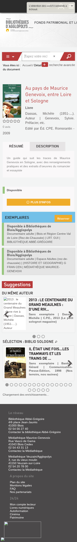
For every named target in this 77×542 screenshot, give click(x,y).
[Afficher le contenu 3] (43, 336)
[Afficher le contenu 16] (29, 390)
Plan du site (17, 482)
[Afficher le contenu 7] (34, 384)
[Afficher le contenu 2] (38, 336)
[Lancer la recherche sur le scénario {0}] (67, 56)
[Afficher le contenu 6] (29, 384)
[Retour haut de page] (2, 539)
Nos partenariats (20, 492)
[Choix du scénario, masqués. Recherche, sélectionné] (12, 56)
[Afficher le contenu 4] (20, 384)
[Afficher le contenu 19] (43, 390)
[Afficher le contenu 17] (34, 390)
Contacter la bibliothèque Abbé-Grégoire (34, 432)
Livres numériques (22, 507)
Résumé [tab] (16, 146)
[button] (6, 314)
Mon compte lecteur (23, 504)
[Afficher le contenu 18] (38, 390)
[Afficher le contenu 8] (38, 384)
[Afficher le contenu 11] (52, 384)
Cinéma (15, 514)
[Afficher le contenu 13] (61, 384)
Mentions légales (21, 485)
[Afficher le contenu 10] (47, 384)
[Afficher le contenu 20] (47, 390)
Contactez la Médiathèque (25, 450)
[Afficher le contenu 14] (65, 384)
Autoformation (19, 511)
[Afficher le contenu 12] (56, 384)
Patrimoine (17, 517)
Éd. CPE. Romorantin (56, 128)
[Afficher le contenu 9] (43, 384)
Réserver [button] (63, 218)
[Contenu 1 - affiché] (34, 336)
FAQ (13, 488)
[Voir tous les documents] (56, 341)
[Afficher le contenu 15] (70, 384)
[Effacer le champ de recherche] (55, 56)
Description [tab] (47, 146)
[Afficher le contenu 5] (25, 384)
